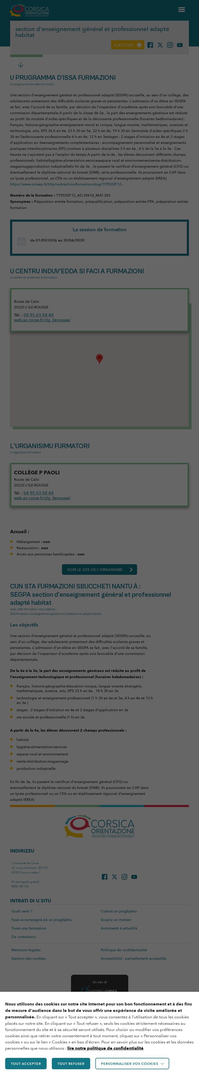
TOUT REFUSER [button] (71, 1063)
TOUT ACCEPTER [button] (26, 1063)
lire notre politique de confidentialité (105, 1048)
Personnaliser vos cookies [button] (129, 1063)
